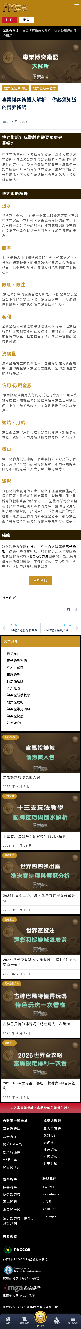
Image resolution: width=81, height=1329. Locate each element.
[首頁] (8, 1319)
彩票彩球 (50, 1163)
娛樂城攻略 (15, 702)
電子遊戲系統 (17, 660)
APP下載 (10, 1159)
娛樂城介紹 (15, 723)
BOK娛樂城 (39, 556)
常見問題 (10, 1201)
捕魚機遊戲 (15, 681)
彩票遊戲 (13, 688)
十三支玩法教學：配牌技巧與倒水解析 (34, 836)
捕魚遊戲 (50, 1149)
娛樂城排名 (12, 1168)
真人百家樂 (50, 546)
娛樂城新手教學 (44, 88)
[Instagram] (76, 609)
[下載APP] (56, 1319)
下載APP (56, 1323)
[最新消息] (24, 1319)
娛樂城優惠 (15, 716)
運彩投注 (50, 1135)
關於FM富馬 (12, 1144)
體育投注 (30, 546)
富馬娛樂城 (11, 30)
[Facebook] (68, 609)
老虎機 (48, 1142)
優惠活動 (73, 1323)
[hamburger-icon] (76, 5)
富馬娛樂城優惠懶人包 (21, 777)
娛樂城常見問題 (15, 88)
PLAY (40, 1326)
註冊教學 (10, 1187)
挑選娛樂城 (12, 1194)
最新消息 (24, 1323)
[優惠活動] (72, 1319)
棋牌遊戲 (13, 674)
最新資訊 (10, 1137)
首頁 (8, 1323)
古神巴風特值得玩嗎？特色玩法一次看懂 (36, 1024)
